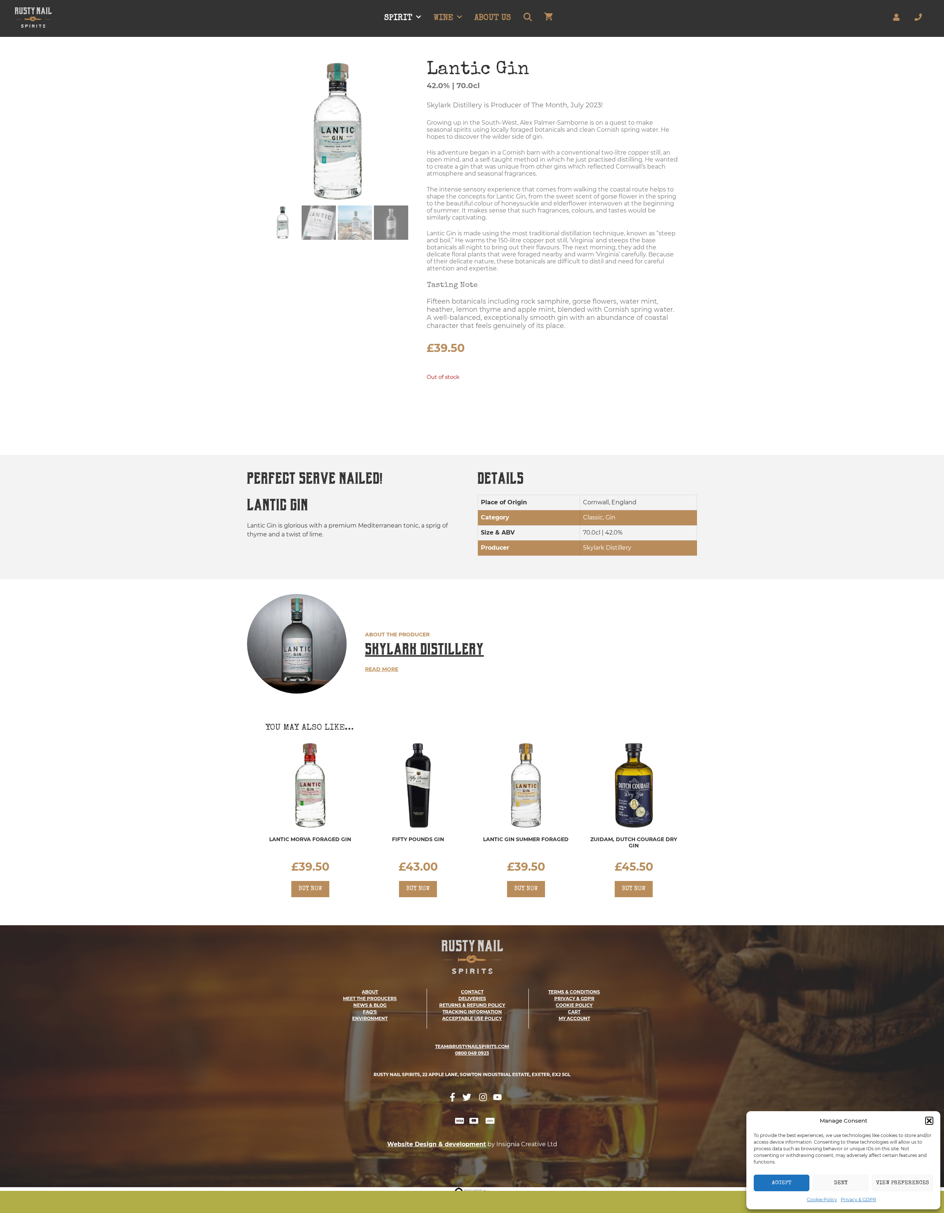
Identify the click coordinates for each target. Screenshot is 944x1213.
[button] (929, 1120)
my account (574, 1018)
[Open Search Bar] (527, 18)
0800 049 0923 (472, 1053)
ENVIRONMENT (370, 1018)
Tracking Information (472, 1012)
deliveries (472, 998)
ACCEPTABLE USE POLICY (472, 1018)
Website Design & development (436, 1144)
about (370, 992)
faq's (370, 1012)
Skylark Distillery (424, 649)
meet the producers (370, 998)
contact (472, 992)
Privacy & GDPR (858, 1199)
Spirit (398, 18)
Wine (443, 18)
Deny (840, 1183)
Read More (381, 669)
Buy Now (310, 889)
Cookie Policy (822, 1199)
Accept (781, 1183)
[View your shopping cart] (548, 18)
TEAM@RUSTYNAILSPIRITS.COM (472, 1046)
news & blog (369, 1005)
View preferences (902, 1183)
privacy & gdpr (574, 998)
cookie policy (574, 1005)
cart (574, 1012)
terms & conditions (574, 992)
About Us (492, 18)
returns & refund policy (472, 1005)
